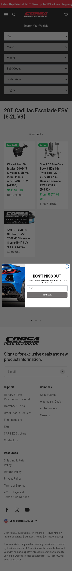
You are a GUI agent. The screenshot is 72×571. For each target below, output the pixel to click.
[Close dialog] (67, 267)
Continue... (47, 294)
